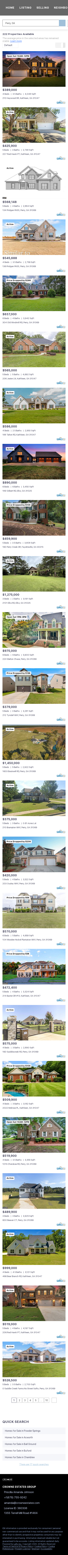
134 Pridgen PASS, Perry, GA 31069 (19, 210)
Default (8, 45)
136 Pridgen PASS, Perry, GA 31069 (19, 266)
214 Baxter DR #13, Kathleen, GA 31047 (21, 996)
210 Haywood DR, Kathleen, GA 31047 (20, 98)
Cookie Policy (40, 1546)
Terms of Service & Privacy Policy (17, 1546)
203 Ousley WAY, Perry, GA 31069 (18, 883)
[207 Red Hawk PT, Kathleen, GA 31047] (34, 125)
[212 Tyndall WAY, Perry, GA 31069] (34, 686)
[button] (62, 23)
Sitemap (35, 1549)
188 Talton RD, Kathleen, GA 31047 (19, 434)
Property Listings (22, 1549)
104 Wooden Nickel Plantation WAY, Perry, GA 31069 (27, 939)
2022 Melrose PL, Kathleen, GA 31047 (20, 1108)
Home (10, 7)
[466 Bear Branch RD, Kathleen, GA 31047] (34, 1247)
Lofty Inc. (18, 1544)
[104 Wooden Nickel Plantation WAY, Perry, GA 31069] (34, 910)
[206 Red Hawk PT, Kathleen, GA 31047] (34, 1303)
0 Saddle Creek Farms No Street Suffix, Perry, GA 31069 (28, 1388)
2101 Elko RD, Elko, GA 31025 (16, 603)
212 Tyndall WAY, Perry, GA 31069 (18, 715)
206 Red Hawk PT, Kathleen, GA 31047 (21, 1332)
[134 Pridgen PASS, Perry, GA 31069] (34, 181)
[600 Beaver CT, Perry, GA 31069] (34, 1191)
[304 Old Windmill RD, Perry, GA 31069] (34, 293)
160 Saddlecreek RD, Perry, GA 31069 (20, 1052)
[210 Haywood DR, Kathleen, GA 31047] (34, 69)
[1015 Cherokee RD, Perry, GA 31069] (34, 1135)
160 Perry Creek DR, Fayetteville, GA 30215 (22, 547)
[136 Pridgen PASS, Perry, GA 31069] (34, 237)
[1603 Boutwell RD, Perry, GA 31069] (34, 742)
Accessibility (46, 1549)
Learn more (16, 41)
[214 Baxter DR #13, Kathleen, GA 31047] (34, 966)
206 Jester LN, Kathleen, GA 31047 (19, 378)
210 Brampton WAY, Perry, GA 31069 (19, 827)
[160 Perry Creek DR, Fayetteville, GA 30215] (34, 518)
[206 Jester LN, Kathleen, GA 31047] (34, 349)
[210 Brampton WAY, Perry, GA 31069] (34, 798)
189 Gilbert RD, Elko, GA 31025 (17, 491)
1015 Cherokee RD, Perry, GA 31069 (19, 1164)
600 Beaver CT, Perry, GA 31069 (18, 1220)
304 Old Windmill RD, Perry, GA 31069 (20, 322)
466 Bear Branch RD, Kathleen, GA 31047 (22, 1276)
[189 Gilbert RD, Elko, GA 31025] (34, 461)
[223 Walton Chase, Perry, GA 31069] (34, 630)
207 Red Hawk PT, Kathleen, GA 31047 (21, 154)
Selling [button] (42, 7)
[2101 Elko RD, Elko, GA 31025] (34, 574)
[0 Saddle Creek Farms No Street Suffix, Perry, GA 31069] (34, 1359)
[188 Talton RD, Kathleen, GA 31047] (34, 405)
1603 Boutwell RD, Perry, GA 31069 (19, 771)
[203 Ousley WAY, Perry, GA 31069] (34, 854)
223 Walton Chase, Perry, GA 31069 (19, 659)
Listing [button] (25, 7)
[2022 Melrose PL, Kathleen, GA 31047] (34, 1079)
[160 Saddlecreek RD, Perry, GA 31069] (34, 1023)
